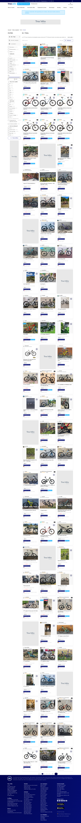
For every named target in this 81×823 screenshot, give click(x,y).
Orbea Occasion (43, 801)
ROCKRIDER (13, 73)
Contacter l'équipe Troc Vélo (12, 792)
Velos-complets (15, 30)
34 (52, 773)
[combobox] (14, 43)
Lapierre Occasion (43, 798)
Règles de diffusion (10, 789)
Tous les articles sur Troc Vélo (12, 799)
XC (12, 104)
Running (59, 7)
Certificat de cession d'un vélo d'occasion (14, 812)
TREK (12, 63)
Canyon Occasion (43, 790)
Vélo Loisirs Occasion (27, 802)
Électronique (51, 7)
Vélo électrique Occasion (28, 799)
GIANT (12, 66)
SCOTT (12, 58)
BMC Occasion (43, 786)
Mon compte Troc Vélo (11, 786)
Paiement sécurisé (27, 787)
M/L (11, 90)
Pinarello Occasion (43, 803)
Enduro (12, 110)
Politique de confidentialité (12, 790)
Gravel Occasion (27, 801)
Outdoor (65, 7)
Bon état (13, 133)
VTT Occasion (26, 798)
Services (71, 7)
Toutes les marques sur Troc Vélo (46, 811)
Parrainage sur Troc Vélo (61, 785)
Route (12, 106)
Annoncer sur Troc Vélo (11, 810)
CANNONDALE (14, 65)
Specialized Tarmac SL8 (44, 816)
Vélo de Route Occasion (28, 795)
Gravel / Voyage (14, 115)
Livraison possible (15, 124)
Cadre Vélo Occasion (27, 811)
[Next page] (56, 774)
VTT (12, 102)
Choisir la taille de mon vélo (12, 804)
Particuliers (14, 47)
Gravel (12, 111)
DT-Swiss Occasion (43, 794)
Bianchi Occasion (43, 785)
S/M (11, 94)
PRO (12, 92)
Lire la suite (70, 37)
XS (11, 96)
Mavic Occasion (43, 800)
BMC (12, 71)
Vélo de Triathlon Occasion (28, 797)
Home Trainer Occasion (28, 813)
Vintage (12, 113)
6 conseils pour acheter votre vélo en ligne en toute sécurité (14, 802)
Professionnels (14, 49)
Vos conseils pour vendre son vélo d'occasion (63, 796)
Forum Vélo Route (60, 787)
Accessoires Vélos (31, 7)
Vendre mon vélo (27, 786)
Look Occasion (43, 799)
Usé (11, 135)
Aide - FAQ (9, 794)
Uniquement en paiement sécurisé (15, 121)
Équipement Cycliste (42, 7)
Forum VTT (59, 790)
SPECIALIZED (14, 60)
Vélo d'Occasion (27, 793)
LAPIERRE (13, 70)
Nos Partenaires (10, 811)
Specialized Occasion (44, 809)
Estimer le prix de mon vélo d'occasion (30, 785)
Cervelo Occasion (43, 791)
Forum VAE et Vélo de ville (62, 791)
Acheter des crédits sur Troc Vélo (30, 789)
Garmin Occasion (43, 795)
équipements (44, 1)
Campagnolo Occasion (44, 787)
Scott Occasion (43, 806)
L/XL (12, 97)
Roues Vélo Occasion (27, 808)
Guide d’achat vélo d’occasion (12, 803)
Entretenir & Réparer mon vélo (12, 805)
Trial (11, 117)
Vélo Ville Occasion (27, 803)
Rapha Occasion (43, 804)
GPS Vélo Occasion (27, 812)
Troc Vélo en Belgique (61, 786)
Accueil (9, 30)
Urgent (12, 51)
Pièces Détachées (21, 7)
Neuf (12, 128)
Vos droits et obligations (11, 791)
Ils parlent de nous (10, 795)
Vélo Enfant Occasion (27, 806)
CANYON (13, 68)
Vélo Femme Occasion (28, 807)
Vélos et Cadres (11, 7)
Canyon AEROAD (43, 820)
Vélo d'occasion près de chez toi (29, 794)
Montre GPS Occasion (28, 804)
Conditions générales (11, 787)
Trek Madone (42, 817)
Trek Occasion (42, 810)
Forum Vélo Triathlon (60, 789)
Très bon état (14, 131)
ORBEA (12, 61)
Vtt (21, 30)
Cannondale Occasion (44, 789)
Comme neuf (13, 129)
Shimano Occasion (43, 808)
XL (11, 88)
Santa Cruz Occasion (44, 805)
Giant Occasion (43, 796)
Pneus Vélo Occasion (27, 809)
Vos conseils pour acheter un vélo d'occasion (63, 793)
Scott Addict (42, 818)
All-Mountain (13, 108)
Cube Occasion (43, 792)
